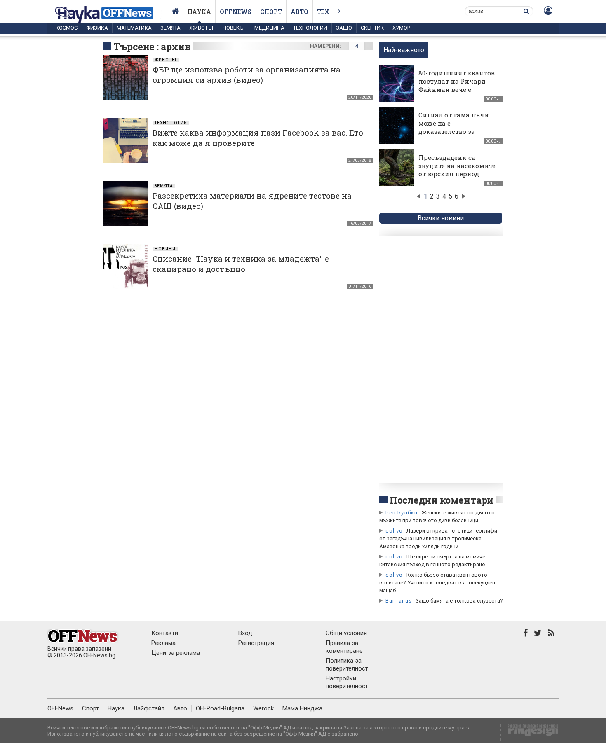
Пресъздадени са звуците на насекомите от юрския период (457, 165)
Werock (263, 708)
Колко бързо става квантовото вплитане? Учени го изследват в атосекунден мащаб (437, 582)
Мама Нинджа (302, 708)
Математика (134, 28)
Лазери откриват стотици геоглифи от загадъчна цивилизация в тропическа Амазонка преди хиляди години (438, 538)
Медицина (269, 28)
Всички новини (441, 218)
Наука (199, 12)
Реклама (163, 643)
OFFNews (60, 708)
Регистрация (256, 643)
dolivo (394, 531)
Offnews (235, 12)
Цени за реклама (175, 653)
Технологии (310, 28)
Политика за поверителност (347, 664)
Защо (344, 28)
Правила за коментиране (344, 646)
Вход (245, 633)
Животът (201, 28)
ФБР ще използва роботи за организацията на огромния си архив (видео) (247, 74)
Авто (299, 12)
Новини (165, 249)
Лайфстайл (148, 708)
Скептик (372, 28)
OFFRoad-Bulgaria (220, 708)
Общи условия (346, 633)
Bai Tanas (398, 601)
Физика (97, 28)
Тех (323, 12)
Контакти (164, 633)
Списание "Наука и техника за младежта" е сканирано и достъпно (241, 263)
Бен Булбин (401, 512)
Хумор (401, 28)
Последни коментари (441, 500)
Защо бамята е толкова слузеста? (459, 601)
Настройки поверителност (347, 682)
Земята (170, 28)
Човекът (234, 28)
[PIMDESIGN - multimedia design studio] (529, 732)
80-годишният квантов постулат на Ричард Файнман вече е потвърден (456, 85)
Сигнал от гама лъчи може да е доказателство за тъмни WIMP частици (455, 127)
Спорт (271, 12)
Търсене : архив (151, 46)
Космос (67, 28)
